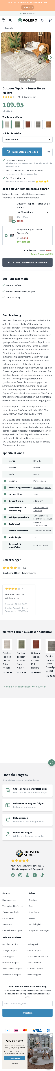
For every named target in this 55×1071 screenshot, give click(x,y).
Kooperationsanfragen (39, 930)
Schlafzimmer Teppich (38, 956)
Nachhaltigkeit (35, 924)
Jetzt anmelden (15, 1058)
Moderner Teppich (10, 962)
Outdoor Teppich (35, 968)
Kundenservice (9, 900)
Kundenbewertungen (12, 930)
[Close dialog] (51, 1035)
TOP (51, 763)
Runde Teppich (34, 950)
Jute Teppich (8, 956)
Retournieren (8, 918)
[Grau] (38, 124)
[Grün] (17, 124)
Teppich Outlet (34, 962)
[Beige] (7, 124)
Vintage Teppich (9, 950)
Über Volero (34, 912)
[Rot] (27, 124)
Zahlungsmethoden (11, 912)
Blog (31, 906)
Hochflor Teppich (10, 944)
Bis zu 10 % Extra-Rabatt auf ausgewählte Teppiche (27, 2)
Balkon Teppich (34, 974)
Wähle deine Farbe (12, 116)
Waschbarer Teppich (11, 974)
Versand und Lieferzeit (12, 906)
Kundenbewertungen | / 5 (27, 865)
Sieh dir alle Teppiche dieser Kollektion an (24, 686)
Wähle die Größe (11, 133)
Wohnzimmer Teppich (12, 968)
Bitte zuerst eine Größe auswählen (27, 262)
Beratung (33, 900)
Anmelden (7, 924)
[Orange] (48, 124)
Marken (32, 918)
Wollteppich (33, 944)
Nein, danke (15, 1063)
